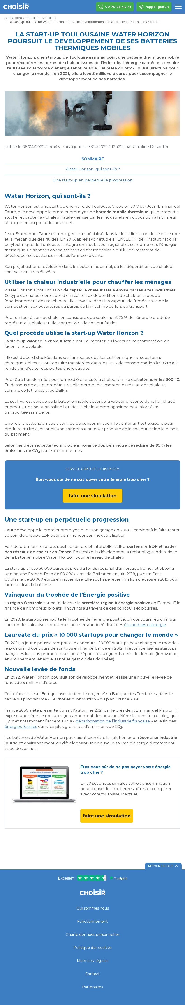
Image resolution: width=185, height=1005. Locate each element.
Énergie (31, 17)
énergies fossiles (21, 726)
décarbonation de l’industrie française (113, 721)
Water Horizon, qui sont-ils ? (92, 169)
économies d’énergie (145, 624)
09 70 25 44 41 (118, 7)
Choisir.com (13, 17)
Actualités (49, 17)
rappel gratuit (157, 7)
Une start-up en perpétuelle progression (93, 180)
